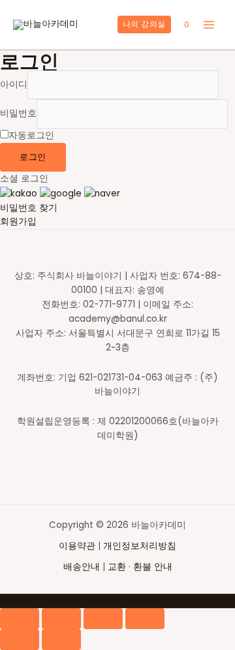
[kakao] (18, 193)
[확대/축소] (144, 618)
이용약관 (78, 546)
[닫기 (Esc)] (19, 618)
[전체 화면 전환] (103, 618)
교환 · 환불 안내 (140, 567)
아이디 (13, 84)
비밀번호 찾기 (28, 208)
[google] (61, 193)
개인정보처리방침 (139, 546)
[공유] (61, 618)
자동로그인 (31, 135)
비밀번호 (18, 114)
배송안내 (81, 567)
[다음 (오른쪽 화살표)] (61, 639)
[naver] (102, 193)
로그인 (33, 156)
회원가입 (18, 221)
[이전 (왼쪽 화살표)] (19, 639)
